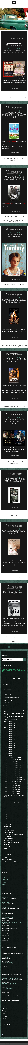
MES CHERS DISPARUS (8, 840)
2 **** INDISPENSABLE (7, 691)
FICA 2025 (6, 806)
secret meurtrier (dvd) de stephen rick (12, 516)
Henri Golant (4, 882)
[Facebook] (9, 678)
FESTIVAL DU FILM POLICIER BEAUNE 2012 (12, 761)
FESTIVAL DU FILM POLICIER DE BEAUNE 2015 (13, 771)
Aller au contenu (4, 1)
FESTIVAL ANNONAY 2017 (9, 741)
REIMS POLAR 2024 (8, 820)
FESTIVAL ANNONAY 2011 (9, 729)
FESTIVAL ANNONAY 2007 (9, 721)
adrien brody (14, 99)
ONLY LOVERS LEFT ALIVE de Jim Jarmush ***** (14, 421)
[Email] (14, 2)
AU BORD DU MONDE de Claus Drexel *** (14, 360)
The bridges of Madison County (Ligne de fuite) (11, 861)
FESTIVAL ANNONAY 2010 (9, 727)
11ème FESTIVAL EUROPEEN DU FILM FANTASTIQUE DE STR (14, 711)
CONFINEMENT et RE (7, 702)
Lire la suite (15, 88)
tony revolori (7, 97)
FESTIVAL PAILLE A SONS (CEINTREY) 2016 (12, 802)
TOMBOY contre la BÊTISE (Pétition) (14, 235)
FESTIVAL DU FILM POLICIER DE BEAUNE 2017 (13, 775)
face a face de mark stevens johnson (12, 220)
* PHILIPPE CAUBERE (7, 687)
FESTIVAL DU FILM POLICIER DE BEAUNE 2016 (13, 773)
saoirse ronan (18, 98)
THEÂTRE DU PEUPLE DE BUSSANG (10, 849)
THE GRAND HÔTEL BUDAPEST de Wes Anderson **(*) (14, 52)
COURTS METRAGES (7, 703)
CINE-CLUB (6, 828)
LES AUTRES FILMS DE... (8, 838)
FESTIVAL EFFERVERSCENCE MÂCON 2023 (12, 783)
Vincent (3, 978)
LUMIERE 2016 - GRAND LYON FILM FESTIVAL (13, 812)
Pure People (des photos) (7, 859)
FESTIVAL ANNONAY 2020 (9, 747)
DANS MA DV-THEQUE (14, 158)
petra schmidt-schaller (12, 517)
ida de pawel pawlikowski (8, 640)
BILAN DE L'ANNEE (7, 826)
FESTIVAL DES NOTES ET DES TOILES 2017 (12, 757)
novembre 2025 (6, 1021)
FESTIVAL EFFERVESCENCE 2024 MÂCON (12, 787)
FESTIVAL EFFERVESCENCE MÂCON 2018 (12, 791)
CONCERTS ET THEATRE (9, 830)
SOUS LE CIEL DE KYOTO (7, 917)
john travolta (16, 221)
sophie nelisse (15, 346)
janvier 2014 (4, 33)
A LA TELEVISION (7, 824)
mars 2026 (5, 1015)
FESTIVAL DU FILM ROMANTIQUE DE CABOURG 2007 (14, 777)
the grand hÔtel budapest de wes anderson (14, 96)
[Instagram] (14, 678)
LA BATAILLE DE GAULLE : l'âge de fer (13, 978)
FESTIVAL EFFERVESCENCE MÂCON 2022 (12, 793)
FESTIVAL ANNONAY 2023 (9, 751)
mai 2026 (4, 1011)
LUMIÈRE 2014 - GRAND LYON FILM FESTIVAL (13, 818)
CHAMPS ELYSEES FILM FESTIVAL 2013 (11, 719)
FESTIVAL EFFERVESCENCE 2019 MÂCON (12, 785)
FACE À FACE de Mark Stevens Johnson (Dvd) (14, 178)
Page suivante (16, 646)
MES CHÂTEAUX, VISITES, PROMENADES (12, 842)
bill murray (23, 98)
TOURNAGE (6, 844)
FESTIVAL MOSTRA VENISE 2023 (10, 800)
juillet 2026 (5, 1008)
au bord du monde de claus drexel (13, 406)
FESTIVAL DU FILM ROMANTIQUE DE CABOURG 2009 (14, 779)
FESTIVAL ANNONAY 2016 (9, 739)
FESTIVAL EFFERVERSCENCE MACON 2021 (12, 781)
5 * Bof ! (10, 343)
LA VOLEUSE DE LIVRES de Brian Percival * (14, 301)
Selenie (3, 973)
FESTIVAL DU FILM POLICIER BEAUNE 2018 (12, 765)
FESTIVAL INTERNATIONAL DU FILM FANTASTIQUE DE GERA (14, 796)
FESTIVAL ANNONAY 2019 (9, 745)
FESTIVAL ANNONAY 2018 (9, 743)
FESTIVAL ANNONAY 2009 (9, 725)
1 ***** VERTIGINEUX (14, 461)
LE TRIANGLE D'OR (6, 897)
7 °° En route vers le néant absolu (9, 699)
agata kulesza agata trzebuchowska (18, 641)
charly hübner (21, 517)
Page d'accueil (11, 33)
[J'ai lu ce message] (26, 1041)
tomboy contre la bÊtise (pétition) (19, 286)
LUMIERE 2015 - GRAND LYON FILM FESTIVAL (13, 810)
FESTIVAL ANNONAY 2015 (9, 737)
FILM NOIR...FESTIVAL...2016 (9, 808)
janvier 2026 (5, 1018)
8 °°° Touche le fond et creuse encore (10, 700)
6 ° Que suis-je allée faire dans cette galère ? (11, 697)
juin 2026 (4, 1010)
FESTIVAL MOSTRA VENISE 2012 (10, 798)
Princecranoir (4, 983)
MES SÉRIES (5, 848)
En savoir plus (7, 1043)
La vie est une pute (6, 846)
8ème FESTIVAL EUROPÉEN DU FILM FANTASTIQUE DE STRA (14, 714)
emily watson (9, 346)
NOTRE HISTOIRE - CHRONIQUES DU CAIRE (11, 922)
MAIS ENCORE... (5, 941)
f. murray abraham (15, 97)
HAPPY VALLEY (5, 936)
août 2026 (5, 1006)
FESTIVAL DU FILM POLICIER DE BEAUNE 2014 (13, 769)
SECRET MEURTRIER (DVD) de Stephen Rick (14, 480)
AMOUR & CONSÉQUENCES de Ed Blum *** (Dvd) (14, 115)
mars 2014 (18, 33)
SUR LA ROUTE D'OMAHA (7, 932)
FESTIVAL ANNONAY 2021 (9, 749)
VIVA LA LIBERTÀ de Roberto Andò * (14, 532)
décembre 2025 (6, 1020)
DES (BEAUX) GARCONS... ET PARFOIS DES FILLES (13, 834)
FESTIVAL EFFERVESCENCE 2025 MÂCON (12, 789)
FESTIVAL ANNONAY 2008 (9, 723)
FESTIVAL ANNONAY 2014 (9, 735)
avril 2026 (4, 1013)
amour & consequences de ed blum (11, 162)
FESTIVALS (5, 705)
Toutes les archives (6, 1024)
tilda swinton (22, 97)
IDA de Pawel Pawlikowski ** (14, 593)
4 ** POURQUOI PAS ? (7, 694)
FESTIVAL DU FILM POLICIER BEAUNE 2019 (12, 767)
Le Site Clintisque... (5, 857)
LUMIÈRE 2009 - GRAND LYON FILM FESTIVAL (13, 814)
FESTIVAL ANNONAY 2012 (9, 731)
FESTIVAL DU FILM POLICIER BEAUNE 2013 (12, 763)
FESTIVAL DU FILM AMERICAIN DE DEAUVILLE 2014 (14, 759)
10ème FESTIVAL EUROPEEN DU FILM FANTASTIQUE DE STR (14, 707)
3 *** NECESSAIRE (10, 404)
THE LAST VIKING (6, 907)
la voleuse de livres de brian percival (12, 345)
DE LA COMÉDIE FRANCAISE (8, 927)
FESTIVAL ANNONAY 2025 (9, 755)
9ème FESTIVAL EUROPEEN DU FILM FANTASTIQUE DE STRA (14, 717)
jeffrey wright (23, 345)
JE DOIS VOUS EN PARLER (14, 284)
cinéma (20, 162)
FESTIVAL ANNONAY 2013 (9, 733)
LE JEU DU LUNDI (7, 836)
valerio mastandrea (14, 578)
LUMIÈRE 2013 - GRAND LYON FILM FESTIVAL (13, 816)
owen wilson (11, 98)
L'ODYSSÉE (4, 912)
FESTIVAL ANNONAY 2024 (9, 753)
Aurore (3, 952)
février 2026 (5, 1016)
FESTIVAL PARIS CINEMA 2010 (10, 804)
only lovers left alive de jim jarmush (11, 465)
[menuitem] (5, 33)
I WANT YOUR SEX (6, 902)
